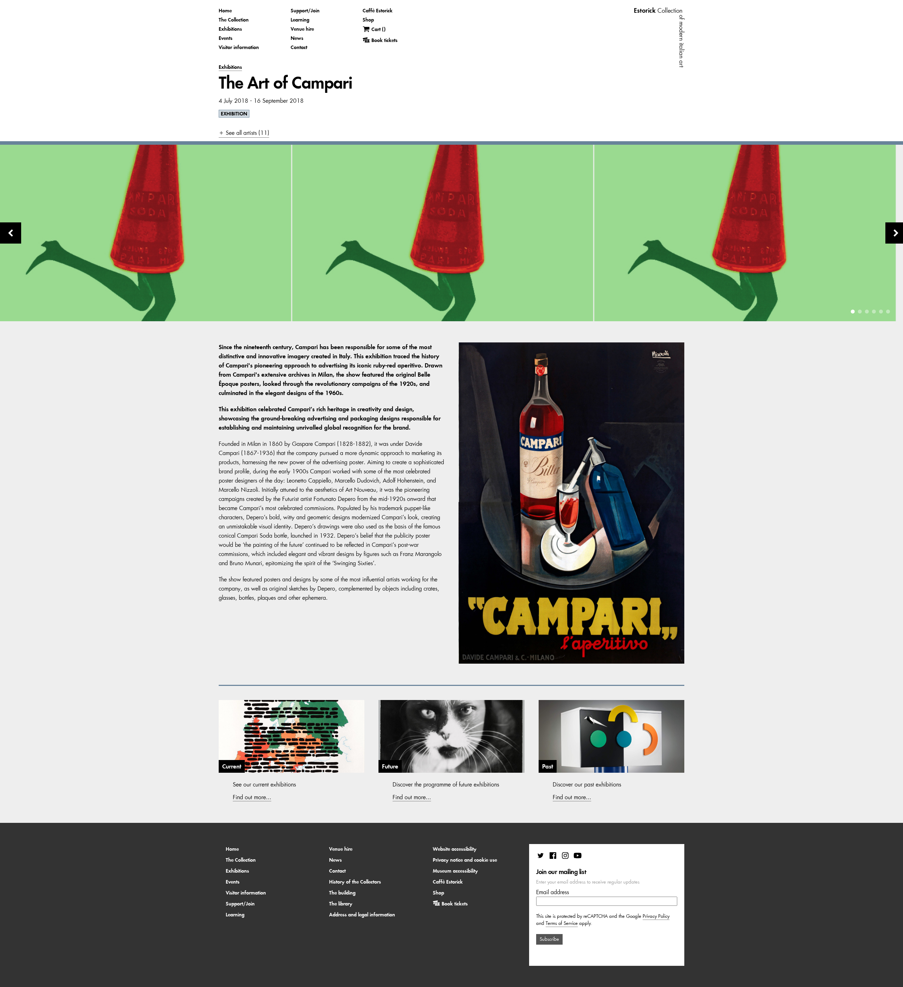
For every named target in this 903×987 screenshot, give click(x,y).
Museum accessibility (455, 871)
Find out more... (252, 797)
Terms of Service (562, 923)
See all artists (242, 132)
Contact (299, 47)
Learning (300, 20)
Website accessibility (455, 849)
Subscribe (549, 939)
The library (340, 904)
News (297, 38)
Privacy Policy (656, 916)
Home (225, 10)
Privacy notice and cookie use (465, 860)
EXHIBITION (234, 113)
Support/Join (305, 10)
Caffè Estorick (378, 10)
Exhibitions (230, 29)
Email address (552, 892)
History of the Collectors (355, 882)
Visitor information (239, 47)
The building (342, 893)
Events (225, 38)
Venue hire (302, 29)
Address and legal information (362, 914)
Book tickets (455, 904)
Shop (368, 20)
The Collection (234, 20)
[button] (852, 311)
